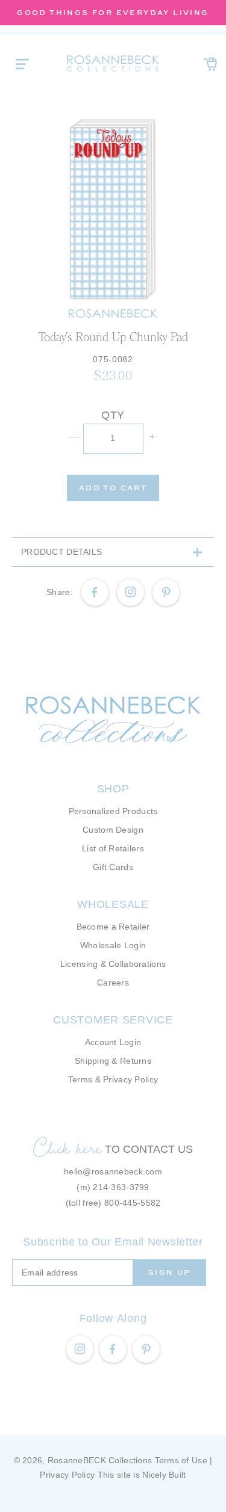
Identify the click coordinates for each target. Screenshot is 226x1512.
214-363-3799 (121, 1187)
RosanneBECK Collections (100, 1460)
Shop (113, 788)
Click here (67, 1147)
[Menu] (22, 64)
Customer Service (113, 1019)
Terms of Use (181, 1460)
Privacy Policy (67, 1475)
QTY (113, 415)
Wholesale (112, 904)
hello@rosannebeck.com (113, 1171)
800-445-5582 (132, 1203)
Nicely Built (164, 1475)
